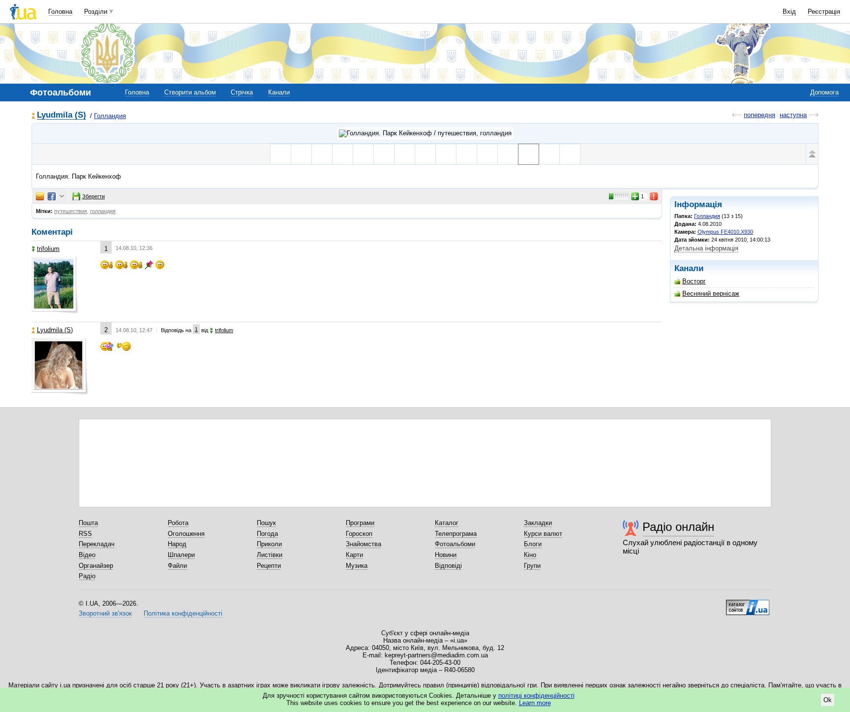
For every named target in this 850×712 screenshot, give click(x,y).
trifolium (48, 248)
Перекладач (97, 544)
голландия (103, 211)
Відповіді (448, 565)
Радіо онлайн (678, 526)
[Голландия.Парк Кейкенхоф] (384, 154)
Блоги (533, 544)
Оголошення (186, 533)
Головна (60, 11)
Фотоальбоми (455, 544)
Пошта (88, 522)
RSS (85, 533)
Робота (178, 522)
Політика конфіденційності (183, 613)
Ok (827, 700)
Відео (87, 554)
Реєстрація (824, 11)
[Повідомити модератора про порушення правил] (654, 196)
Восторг (694, 281)
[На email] (40, 196)
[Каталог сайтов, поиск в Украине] (747, 604)
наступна (793, 115)
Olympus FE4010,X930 (725, 232)
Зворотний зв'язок (105, 613)
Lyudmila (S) (61, 115)
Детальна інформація (706, 248)
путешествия (70, 211)
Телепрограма (456, 533)
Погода (267, 533)
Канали (279, 92)
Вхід (789, 11)
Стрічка (242, 92)
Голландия (110, 116)
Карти (354, 554)
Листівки (269, 554)
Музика (356, 565)
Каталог (446, 522)
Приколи (269, 544)
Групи (532, 565)
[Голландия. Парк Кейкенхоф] (425, 154)
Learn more (535, 703)
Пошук (266, 522)
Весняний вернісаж (710, 293)
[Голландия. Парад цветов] (363, 154)
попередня (759, 115)
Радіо (87, 576)
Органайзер (96, 565)
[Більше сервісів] (62, 196)
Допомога (824, 92)
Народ (177, 544)
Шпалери (181, 554)
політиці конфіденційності (536, 695)
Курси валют (543, 533)
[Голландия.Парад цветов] (466, 154)
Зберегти (93, 196)
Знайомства (363, 544)
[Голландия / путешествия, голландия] (425, 133)
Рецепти (269, 565)
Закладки (538, 522)
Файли (177, 565)
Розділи (95, 11)
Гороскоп (359, 533)
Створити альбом (190, 92)
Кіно (530, 554)
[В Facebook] (52, 196)
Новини (445, 554)
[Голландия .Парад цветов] (342, 154)
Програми (360, 522)
